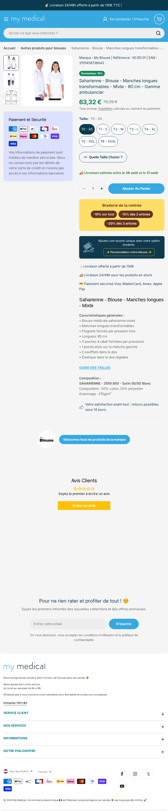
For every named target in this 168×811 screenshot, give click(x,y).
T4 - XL (150, 129)
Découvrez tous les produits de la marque (94, 439)
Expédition (105, 108)
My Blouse (102, 58)
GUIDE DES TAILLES (94, 368)
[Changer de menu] (6, 19)
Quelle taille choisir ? (105, 157)
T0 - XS (87, 129)
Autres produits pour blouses (43, 48)
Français (42, 771)
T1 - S (102, 129)
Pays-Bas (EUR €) (19, 771)
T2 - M (118, 129)
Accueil (9, 48)
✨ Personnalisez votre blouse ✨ (129, 252)
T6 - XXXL (108, 141)
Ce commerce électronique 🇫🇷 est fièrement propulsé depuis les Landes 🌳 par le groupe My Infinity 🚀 (87, 800)
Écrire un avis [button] (84, 505)
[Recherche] (158, 33)
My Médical (19, 800)
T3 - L (133, 129)
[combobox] (84, 33)
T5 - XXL (88, 141)
